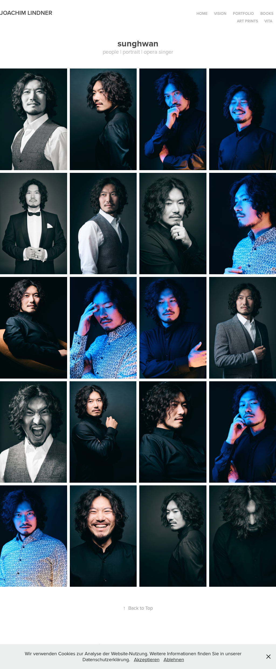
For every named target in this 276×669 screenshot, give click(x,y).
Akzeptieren (147, 659)
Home (202, 13)
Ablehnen (174, 659)
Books (266, 13)
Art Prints (247, 21)
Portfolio (243, 13)
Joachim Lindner (26, 12)
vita (268, 21)
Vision (220, 13)
